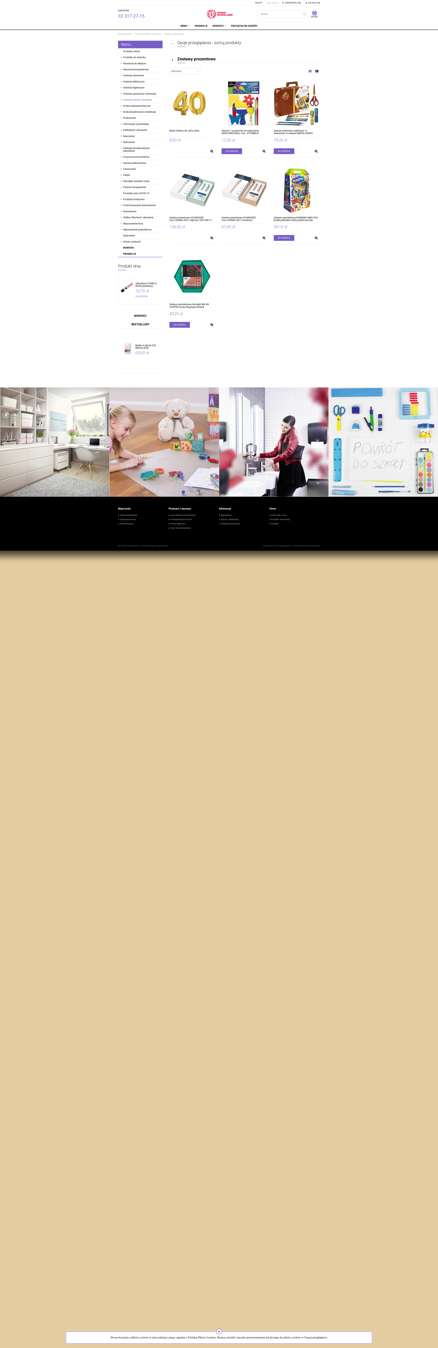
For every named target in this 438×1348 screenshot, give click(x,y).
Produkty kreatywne (134, 199)
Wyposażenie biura (133, 223)
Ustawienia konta (128, 519)
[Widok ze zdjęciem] (310, 71)
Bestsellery (140, 324)
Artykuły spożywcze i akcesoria (139, 93)
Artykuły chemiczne (133, 75)
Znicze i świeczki (131, 241)
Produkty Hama (131, 51)
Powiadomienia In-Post (181, 519)
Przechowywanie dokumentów (139, 205)
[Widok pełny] (317, 71)
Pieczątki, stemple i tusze (136, 181)
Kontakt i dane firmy (280, 519)
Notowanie (129, 142)
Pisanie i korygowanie (134, 187)
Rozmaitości (129, 211)
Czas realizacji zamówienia (182, 515)
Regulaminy (226, 515)
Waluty (259, 3)
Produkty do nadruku (134, 57)
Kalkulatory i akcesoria (135, 130)
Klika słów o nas (278, 515)
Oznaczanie (129, 169)
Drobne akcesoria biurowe (137, 106)
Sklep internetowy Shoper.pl (306, 545)
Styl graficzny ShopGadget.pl (277, 545)
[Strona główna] (220, 13)
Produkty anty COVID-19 (136, 193)
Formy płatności (177, 524)
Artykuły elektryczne (134, 81)
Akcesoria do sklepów (134, 63)
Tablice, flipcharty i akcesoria (138, 217)
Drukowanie (129, 117)
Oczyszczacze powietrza (136, 156)
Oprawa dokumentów (134, 163)
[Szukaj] (305, 13)
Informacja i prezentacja (136, 124)
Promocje (129, 253)
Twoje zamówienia (128, 515)
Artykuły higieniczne (133, 87)
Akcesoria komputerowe (136, 69)
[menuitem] (185, 26)
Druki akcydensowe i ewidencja (139, 111)
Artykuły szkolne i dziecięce (137, 99)
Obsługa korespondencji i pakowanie (136, 149)
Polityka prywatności (230, 524)
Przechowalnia (126, 524)
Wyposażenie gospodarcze (137, 229)
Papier (126, 175)
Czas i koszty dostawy (180, 528)
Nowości (128, 247)
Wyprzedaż (129, 235)
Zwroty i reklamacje (230, 519)
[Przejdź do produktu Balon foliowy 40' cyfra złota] (192, 103)
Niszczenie (128, 136)
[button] (212, 151)
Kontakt (275, 524)
